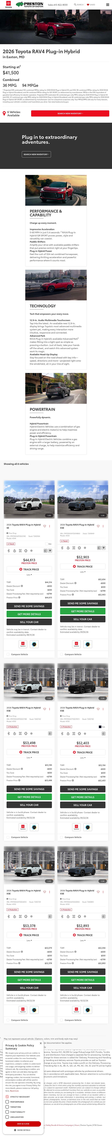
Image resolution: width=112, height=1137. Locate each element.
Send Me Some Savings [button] (29, 606)
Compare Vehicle (19, 654)
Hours (77, 1125)
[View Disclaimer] (31, 551)
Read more (14, 1091)
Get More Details (29, 614)
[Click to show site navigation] (107, 5)
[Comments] (45, 551)
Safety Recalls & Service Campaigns (59, 1125)
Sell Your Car (29, 622)
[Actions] (49, 526)
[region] (29, 589)
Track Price (31, 569)
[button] (52, 499)
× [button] (41, 1043)
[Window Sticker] (50, 551)
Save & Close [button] (23, 1124)
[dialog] (23, 1087)
